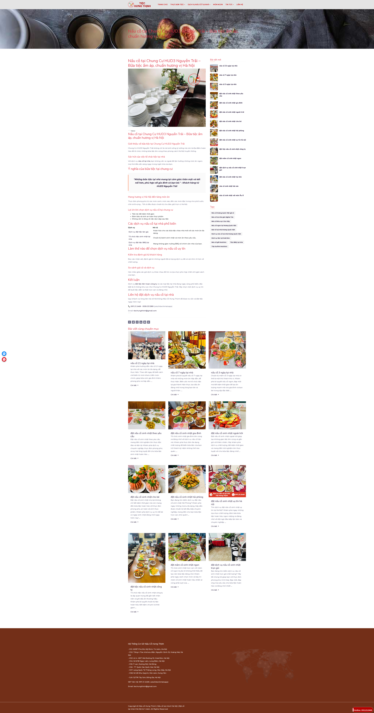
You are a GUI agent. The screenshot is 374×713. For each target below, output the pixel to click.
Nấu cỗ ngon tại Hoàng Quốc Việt (224, 225)
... (151, 381)
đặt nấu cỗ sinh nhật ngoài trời (231, 112)
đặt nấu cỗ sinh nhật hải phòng (231, 131)
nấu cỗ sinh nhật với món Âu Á (231, 195)
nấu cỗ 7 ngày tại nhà (227, 75)
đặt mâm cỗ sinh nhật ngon (230, 158)
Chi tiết (134, 385)
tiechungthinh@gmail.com (145, 311)
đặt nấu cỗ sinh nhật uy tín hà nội (232, 140)
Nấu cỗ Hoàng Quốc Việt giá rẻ (223, 213)
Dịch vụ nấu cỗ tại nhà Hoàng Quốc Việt (226, 234)
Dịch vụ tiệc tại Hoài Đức (221, 238)
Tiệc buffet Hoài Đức (219, 246)
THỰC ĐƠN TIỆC (177, 4)
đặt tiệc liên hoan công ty (146, 284)
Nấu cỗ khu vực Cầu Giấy (221, 221)
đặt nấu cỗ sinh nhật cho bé (230, 121)
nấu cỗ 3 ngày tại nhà (227, 84)
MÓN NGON (218, 4)
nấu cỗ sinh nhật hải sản (228, 186)
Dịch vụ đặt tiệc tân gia (138, 232)
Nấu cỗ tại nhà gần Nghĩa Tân (222, 217)
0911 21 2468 (136, 306)
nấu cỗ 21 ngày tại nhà (228, 66)
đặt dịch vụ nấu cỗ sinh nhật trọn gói (232, 169)
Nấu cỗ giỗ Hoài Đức (219, 242)
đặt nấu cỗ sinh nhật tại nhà (230, 177)
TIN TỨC (229, 4)
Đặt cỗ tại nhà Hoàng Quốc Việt (223, 230)
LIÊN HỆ (240, 4)
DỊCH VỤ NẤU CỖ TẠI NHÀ (198, 4)
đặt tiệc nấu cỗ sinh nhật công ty (232, 149)
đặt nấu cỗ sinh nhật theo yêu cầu (231, 94)
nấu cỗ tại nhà (144, 161)
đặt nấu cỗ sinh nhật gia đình (230, 103)
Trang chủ (163, 4)
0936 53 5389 (147, 306)
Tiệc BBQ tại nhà (236, 242)
